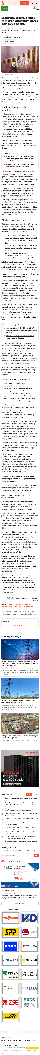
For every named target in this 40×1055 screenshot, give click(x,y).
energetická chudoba (23, 102)
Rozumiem (32, 1048)
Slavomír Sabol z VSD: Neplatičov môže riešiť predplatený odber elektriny (20, 165)
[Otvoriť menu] (36, 3)
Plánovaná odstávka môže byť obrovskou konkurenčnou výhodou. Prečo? (21, 814)
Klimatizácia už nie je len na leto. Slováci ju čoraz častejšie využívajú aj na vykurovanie (21, 819)
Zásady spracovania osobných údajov (11, 1040)
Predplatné (24, 3)
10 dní (28, 794)
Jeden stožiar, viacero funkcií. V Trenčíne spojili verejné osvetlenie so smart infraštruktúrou (21, 837)
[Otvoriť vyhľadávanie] (32, 3)
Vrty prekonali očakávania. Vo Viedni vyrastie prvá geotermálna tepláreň (20, 823)
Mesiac (35, 794)
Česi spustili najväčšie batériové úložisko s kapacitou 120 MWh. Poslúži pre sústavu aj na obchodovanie (21, 810)
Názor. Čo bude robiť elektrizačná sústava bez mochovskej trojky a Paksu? (21, 832)
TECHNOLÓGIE (28, 606)
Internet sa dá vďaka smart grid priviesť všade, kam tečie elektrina (20, 337)
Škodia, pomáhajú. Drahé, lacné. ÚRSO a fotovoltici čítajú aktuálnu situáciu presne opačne (21, 799)
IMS (10, 604)
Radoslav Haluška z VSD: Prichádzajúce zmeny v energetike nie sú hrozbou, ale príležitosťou (20, 158)
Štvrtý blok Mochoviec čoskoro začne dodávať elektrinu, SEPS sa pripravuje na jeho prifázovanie (21, 842)
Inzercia (34, 1040)
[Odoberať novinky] (36, 855)
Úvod (3, 3)
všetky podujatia (20, 903)
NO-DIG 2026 (7, 890)
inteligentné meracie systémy (11, 606)
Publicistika (8, 37)
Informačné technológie (21, 604)
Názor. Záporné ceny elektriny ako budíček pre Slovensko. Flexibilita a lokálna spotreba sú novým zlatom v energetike (21, 804)
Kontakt (3, 1042)
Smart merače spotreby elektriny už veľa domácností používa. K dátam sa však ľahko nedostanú (21, 330)
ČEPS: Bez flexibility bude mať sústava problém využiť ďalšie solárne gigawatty (20, 828)
